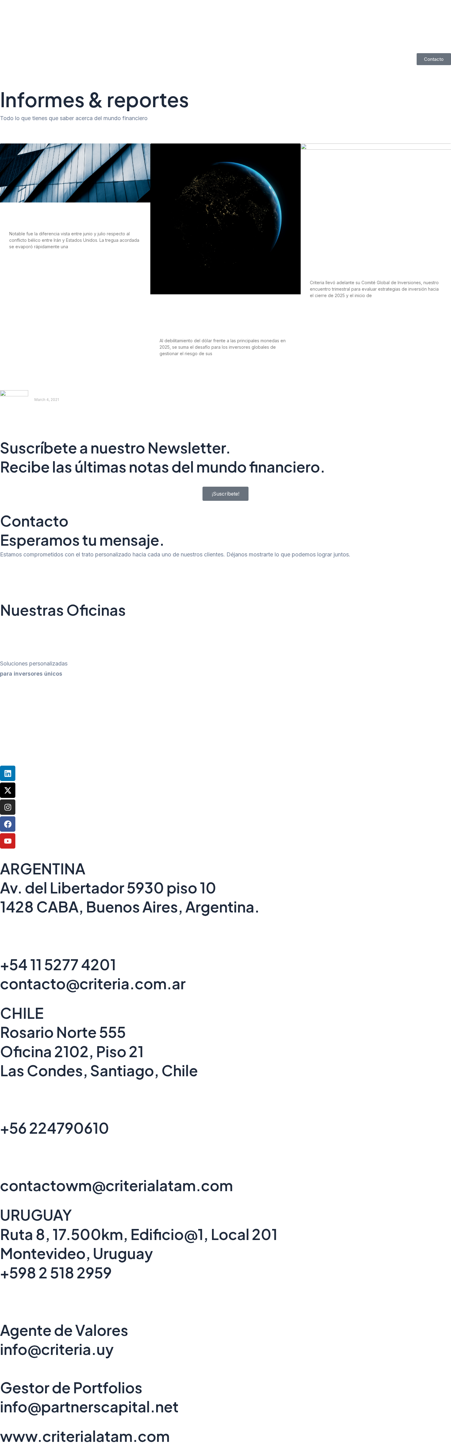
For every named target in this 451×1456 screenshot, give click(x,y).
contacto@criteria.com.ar (93, 983)
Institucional (127, 46)
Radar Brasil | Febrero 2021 (69, 393)
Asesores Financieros (246, 46)
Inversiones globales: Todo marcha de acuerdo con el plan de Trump (368, 264)
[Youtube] (7, 841)
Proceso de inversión (312, 46)
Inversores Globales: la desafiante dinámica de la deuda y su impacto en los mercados (222, 318)
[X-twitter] (7, 790)
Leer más (18, 263)
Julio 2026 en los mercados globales (64, 218)
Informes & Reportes (181, 46)
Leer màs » (44, 412)
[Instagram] (7, 807)
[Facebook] (7, 824)
